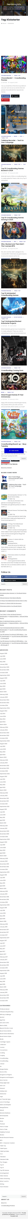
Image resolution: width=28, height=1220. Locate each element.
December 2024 (4, 700)
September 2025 (5, 675)
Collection (3, 1044)
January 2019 (3, 894)
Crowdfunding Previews (8, 1205)
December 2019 (4, 864)
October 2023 (4, 738)
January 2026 (4, 664)
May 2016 (2, 981)
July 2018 (2, 910)
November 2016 (4, 965)
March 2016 (3, 987)
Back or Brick (3, 1025)
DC (1, 1066)
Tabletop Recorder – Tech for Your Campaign (12, 141)
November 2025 (4, 670)
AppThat (2, 1020)
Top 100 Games (4, 1170)
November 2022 (4, 768)
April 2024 (2, 722)
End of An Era (3, 1080)
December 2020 (4, 831)
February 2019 (4, 891)
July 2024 (2, 713)
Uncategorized (4, 1173)
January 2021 (3, 828)
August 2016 (3, 973)
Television (3, 1156)
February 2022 (4, 793)
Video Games (4, 1176)
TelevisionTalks (4, 1159)
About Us (3, 1203)
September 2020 (5, 839)
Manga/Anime (4, 1107)
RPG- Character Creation (7, 1143)
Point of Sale (3, 1129)
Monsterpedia (4, 1115)
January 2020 (4, 861)
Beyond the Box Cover (6, 1028)
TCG (1, 1154)
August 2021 (3, 809)
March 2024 (3, 724)
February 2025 (4, 694)
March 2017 (3, 954)
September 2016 (4, 970)
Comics (2, 1047)
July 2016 (2, 976)
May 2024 (2, 719)
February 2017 (4, 957)
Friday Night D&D (4, 1083)
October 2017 (4, 935)
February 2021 (4, 825)
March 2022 (3, 790)
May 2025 (2, 686)
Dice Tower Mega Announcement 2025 (16, 477)
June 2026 (3, 659)
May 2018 (2, 916)
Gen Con (2, 1085)
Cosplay (2, 1055)
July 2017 (2, 943)
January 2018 (3, 927)
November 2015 (4, 998)
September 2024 (5, 708)
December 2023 (4, 733)
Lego (1, 1096)
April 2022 (2, 787)
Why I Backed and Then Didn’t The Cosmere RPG (12, 245)
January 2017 (3, 959)
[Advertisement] (14, 39)
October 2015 (4, 1000)
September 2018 (4, 905)
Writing (2, 1184)
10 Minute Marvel (4, 1009)
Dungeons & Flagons (6, 1074)
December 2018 (4, 897)
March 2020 (3, 856)
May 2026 (2, 661)
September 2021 (4, 806)
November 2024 (4, 702)
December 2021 (4, 798)
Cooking (2, 1053)
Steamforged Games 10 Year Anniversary (12, 396)
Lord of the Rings (5, 1102)
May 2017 (2, 948)
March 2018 (3, 921)
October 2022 (4, 771)
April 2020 (2, 853)
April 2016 (2, 984)
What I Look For (4, 1181)
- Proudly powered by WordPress (14, 1213)
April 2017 (2, 951)
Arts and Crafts (4, 1022)
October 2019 (4, 869)
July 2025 (2, 681)
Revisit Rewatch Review (7, 1137)
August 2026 (3, 653)
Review (2, 1135)
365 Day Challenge (5, 1014)
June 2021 (2, 815)
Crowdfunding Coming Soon (12, 370)
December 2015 (4, 995)
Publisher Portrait (5, 1132)
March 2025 (3, 691)
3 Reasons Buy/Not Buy (6, 1012)
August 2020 (3, 842)
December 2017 (4, 929)
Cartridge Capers (5, 1042)
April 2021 (2, 820)
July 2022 (2, 779)
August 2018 (3, 907)
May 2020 (2, 850)
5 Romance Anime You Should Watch (11, 606)
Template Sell (14, 1216)
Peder (5, 82)
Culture (2, 1064)
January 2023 (4, 763)
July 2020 (2, 845)
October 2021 (4, 804)
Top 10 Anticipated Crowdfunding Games (9, 294)
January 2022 (3, 795)
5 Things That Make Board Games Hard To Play (13, 600)
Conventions (3, 1050)
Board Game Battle (5, 1031)
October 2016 (4, 968)
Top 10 (2, 1165)
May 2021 (2, 817)
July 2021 (2, 812)
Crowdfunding (6, 75)
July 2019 (2, 877)
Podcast (2, 1124)
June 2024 (3, 716)
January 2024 (4, 730)
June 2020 (3, 847)
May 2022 (2, 784)
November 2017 (4, 932)
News (15, 136)
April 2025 (2, 689)
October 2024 (4, 705)
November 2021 (4, 801)
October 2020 (4, 836)
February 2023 (4, 760)
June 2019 (3, 880)
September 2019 (4, 872)
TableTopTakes (4, 1151)
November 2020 (4, 834)
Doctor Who (3, 1072)
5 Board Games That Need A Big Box (10, 598)
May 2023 (2, 752)
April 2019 (2, 886)
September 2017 (4, 938)
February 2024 (4, 727)
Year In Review (4, 1187)
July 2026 (2, 656)
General (2, 1088)
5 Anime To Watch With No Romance (10, 603)
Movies (2, 1118)
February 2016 (4, 990)
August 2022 (3, 776)
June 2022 (3, 782)
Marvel (2, 1110)
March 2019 (3, 888)
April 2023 (2, 754)
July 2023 (2, 746)
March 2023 (3, 757)
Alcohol (2, 1017)
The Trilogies (3, 1162)
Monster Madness (5, 1113)
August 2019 (3, 875)
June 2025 (3, 683)
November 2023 (4, 735)
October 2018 (4, 902)
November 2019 (4, 866)
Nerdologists (14, 4)
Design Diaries (4, 1069)
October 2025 (4, 672)
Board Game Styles (5, 1036)
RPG (21, 136)
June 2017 (3, 946)
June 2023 (3, 749)
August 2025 (3, 678)
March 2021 (3, 823)
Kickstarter (18, 317)
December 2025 (4, 667)
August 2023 (3, 743)
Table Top (17, 75)
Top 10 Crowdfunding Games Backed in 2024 (12, 169)
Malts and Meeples (5, 1104)
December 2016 (4, 962)
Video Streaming (5, 1178)
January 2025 (4, 697)
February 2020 (4, 858)
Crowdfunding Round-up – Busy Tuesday (13, 445)
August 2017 (3, 940)
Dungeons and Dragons (7, 1077)
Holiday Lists (3, 1091)
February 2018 (4, 924)
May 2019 (2, 883)
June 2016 (3, 979)
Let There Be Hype (5, 1099)
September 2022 (5, 773)
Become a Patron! (6, 467)
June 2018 (3, 913)
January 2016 (3, 992)
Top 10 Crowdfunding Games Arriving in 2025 (12, 219)
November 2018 (4, 899)
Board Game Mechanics (7, 1033)
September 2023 (5, 741)
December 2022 (4, 765)
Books (1, 1039)
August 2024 (3, 711)
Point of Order (4, 1126)
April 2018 (2, 918)
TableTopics (3, 1148)
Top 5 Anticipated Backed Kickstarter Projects (11, 322)
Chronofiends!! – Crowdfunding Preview (13, 79)
